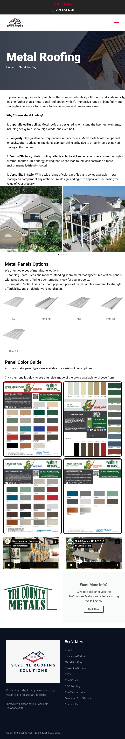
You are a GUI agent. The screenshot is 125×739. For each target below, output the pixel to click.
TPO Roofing (72, 686)
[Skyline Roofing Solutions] (15, 22)
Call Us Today (62, 4)
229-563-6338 (65, 10)
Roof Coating (73, 680)
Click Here (93, 609)
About (68, 650)
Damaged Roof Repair (78, 698)
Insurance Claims (75, 656)
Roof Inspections (75, 692)
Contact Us (71, 704)
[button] (3, 219)
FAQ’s (68, 674)
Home (10, 67)
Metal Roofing (73, 662)
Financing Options (75, 668)
